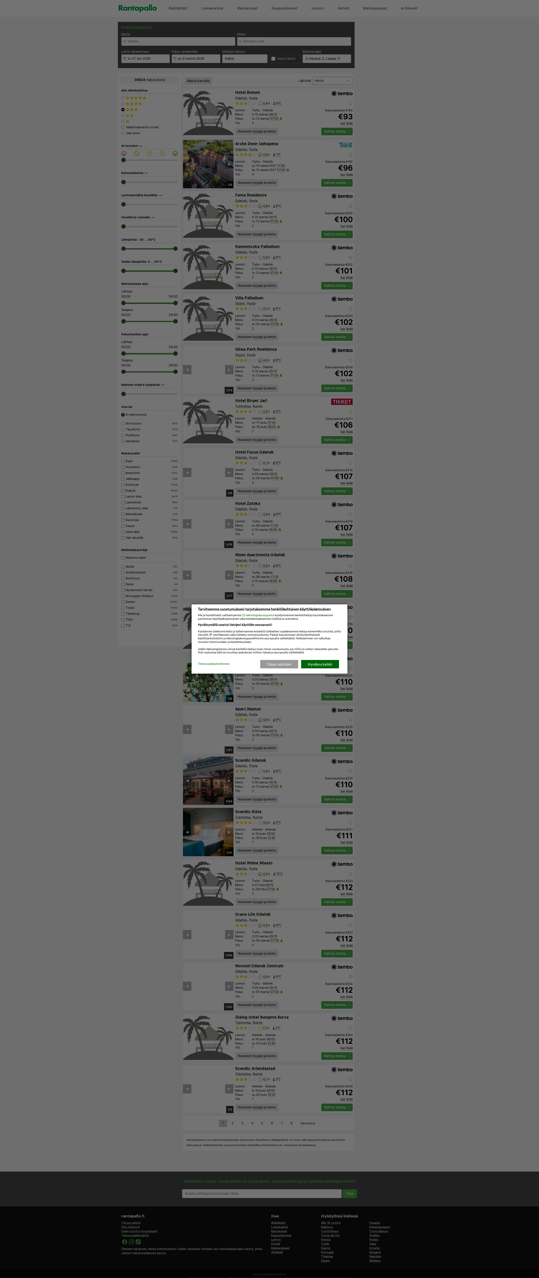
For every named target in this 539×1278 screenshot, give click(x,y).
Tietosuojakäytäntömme (213, 664)
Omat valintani (279, 664)
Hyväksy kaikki (320, 664)
